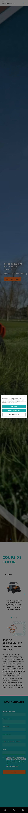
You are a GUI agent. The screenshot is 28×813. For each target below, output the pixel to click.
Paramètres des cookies (14, 414)
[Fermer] (25, 396)
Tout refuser (14, 406)
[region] (14, 406)
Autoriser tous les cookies (14, 410)
